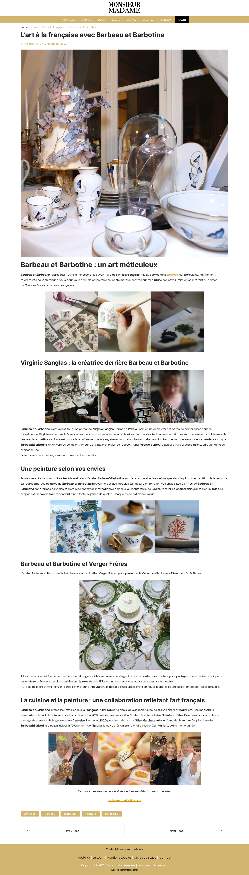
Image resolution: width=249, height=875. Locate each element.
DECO (101, 19)
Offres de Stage (145, 858)
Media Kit (83, 858)
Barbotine (70, 814)
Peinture (90, 814)
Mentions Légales (119, 858)
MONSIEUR (69, 19)
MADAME (86, 19)
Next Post (176, 831)
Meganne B (31, 43)
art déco (30, 814)
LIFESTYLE (148, 19)
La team (98, 858)
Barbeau (50, 814)
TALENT (182, 19)
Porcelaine (111, 814)
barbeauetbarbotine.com (124, 800)
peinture (173, 275)
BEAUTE (116, 19)
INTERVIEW (165, 19)
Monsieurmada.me (124, 870)
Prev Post (72, 831)
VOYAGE (131, 19)
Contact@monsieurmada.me (124, 849)
